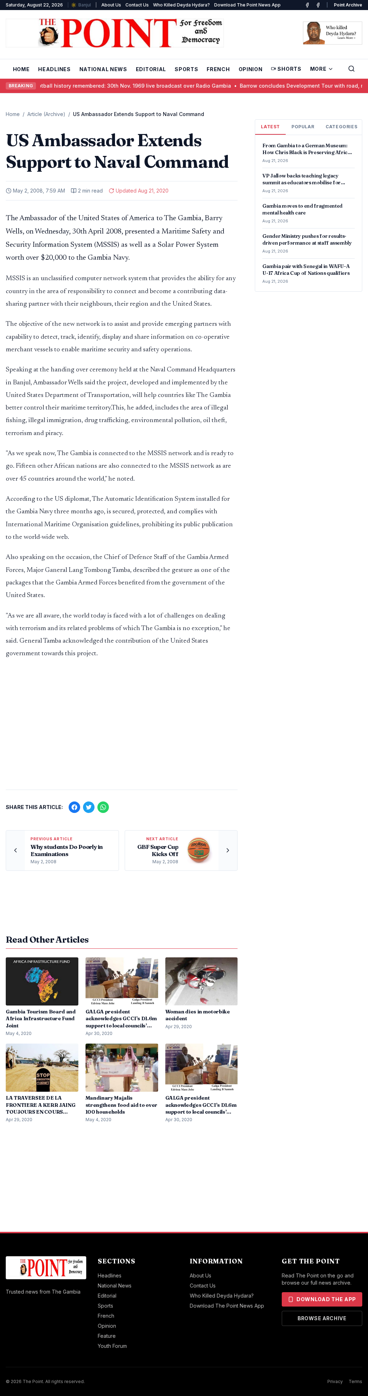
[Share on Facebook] (74, 807)
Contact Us (137, 5)
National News (103, 69)
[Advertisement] (122, 728)
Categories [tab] (341, 126)
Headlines (54, 69)
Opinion (251, 69)
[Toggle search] (351, 69)
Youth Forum (112, 1346)
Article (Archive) (46, 114)
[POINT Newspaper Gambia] (307, 5)
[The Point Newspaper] (318, 5)
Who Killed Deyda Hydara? (181, 5)
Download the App (326, 1299)
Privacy (335, 1381)
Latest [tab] (270, 126)
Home (21, 69)
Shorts (289, 69)
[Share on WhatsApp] (103, 807)
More (318, 69)
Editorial (151, 69)
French (218, 69)
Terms (355, 1381)
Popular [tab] (302, 126)
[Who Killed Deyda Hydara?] (332, 33)
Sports (186, 69)
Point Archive (348, 5)
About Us (111, 5)
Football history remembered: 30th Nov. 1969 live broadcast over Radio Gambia (116, 86)
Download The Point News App (247, 5)
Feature (107, 1336)
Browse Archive (322, 1318)
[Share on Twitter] (89, 807)
